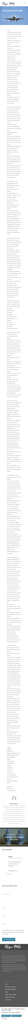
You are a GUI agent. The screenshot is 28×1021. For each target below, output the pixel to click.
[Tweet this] (6, 20)
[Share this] (3, 20)
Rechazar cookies (16, 1015)
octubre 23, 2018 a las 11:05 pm (15, 858)
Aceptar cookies (6, 1015)
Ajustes (4, 1018)
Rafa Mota (14, 804)
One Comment (15, 16)
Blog (6, 992)
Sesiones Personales (10, 986)
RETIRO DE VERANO (10, 989)
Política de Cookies (10, 997)
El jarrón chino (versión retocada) (14, 837)
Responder (10, 874)
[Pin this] (15, 20)
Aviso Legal (8, 999)
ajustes (18, 1012)
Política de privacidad (10, 994)
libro (6, 984)
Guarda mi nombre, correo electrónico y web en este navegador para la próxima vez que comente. (13, 932)
